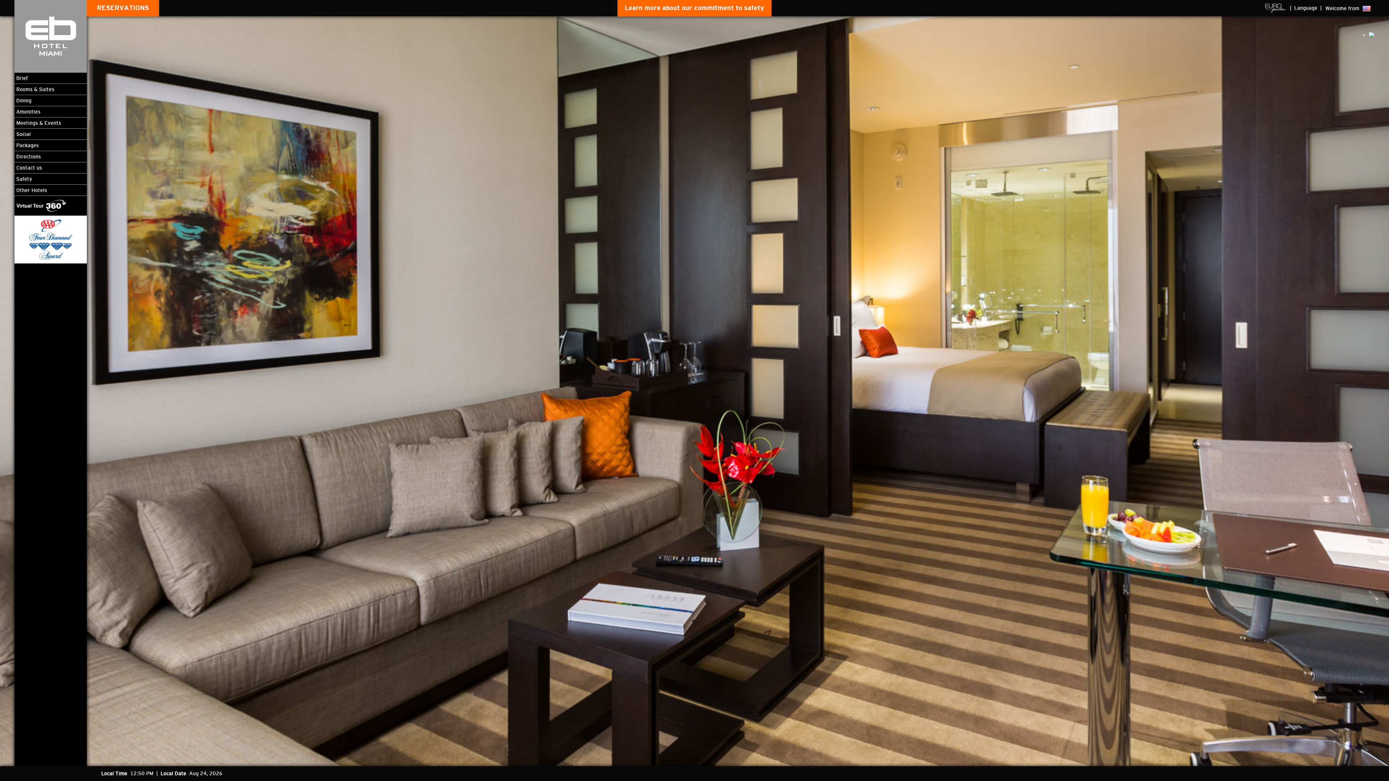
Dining (23, 100)
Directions (28, 156)
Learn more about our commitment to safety (694, 8)
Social (23, 134)
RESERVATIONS (123, 8)
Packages (27, 145)
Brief (22, 78)
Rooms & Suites (35, 89)
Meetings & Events (38, 123)
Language (1305, 8)
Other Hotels (31, 190)
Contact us (29, 168)
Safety (24, 179)
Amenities (28, 112)
